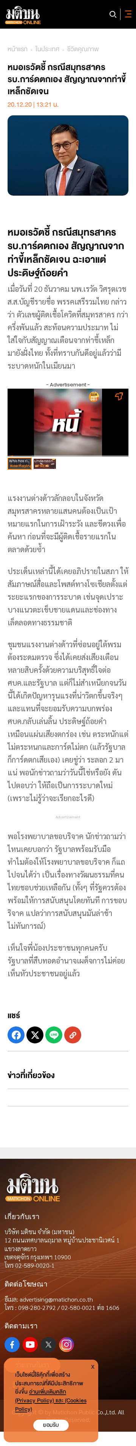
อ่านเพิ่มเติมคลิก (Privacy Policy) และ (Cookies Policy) (51, 1400)
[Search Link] (113, 14)
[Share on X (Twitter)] (34, 1034)
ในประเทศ (47, 49)
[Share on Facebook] (16, 1034)
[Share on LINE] (53, 1034)
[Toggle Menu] (126, 14)
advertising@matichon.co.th (56, 1299)
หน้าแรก (18, 49)
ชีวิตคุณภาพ (83, 49)
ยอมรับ (51, 1425)
